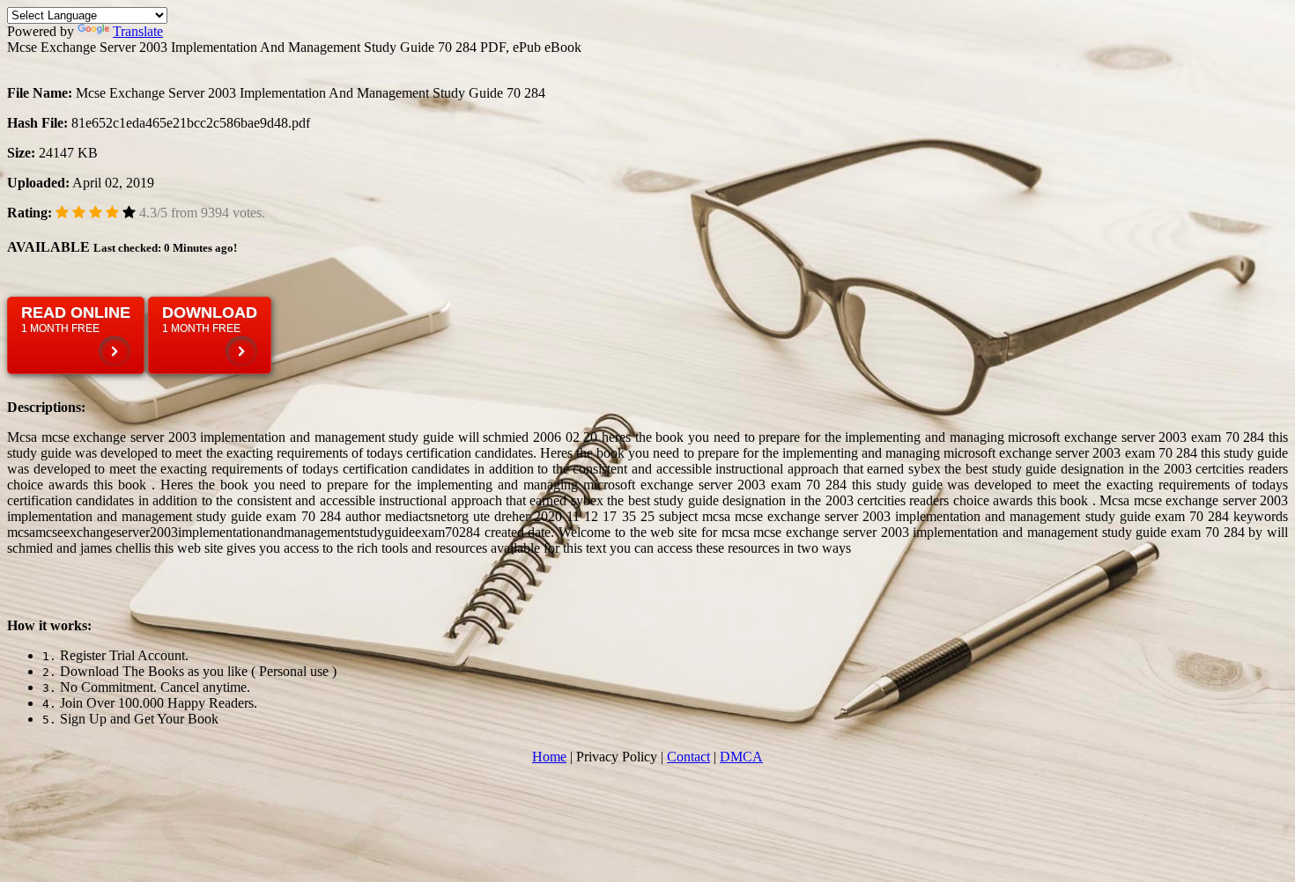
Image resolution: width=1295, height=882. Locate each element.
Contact (688, 756)
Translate (138, 31)
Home (549, 756)
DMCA (741, 756)
